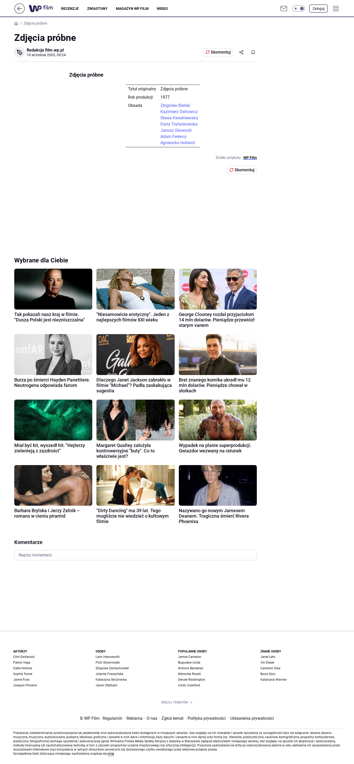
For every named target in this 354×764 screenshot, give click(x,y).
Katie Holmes (22, 668)
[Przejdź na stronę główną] (19, 12)
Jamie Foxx (21, 679)
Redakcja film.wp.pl (45, 50)
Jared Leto (267, 657)
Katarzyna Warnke (273, 679)
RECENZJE (70, 8)
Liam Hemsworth (108, 657)
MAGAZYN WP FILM (132, 8)
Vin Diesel (267, 662)
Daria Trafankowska (178, 124)
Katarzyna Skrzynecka (111, 679)
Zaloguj (318, 8)
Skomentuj (221, 52)
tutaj (111, 753)
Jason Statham (106, 685)
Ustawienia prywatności (251, 718)
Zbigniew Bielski (175, 105)
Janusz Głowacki (176, 130)
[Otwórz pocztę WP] (284, 8)
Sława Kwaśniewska (179, 117)
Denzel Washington (191, 679)
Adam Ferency (173, 136)
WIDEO (162, 8)
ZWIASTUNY (97, 8)
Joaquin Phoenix (25, 685)
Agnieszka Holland (177, 142)
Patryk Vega (21, 662)
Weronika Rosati (189, 674)
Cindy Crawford (189, 685)
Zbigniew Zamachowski (112, 668)
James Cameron (189, 657)
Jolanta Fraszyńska (109, 674)
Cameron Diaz (270, 668)
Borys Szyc (267, 674)
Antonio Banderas (190, 668)
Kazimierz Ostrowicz (179, 111)
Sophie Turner (22, 674)
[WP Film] (45, 8)
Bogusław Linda (189, 662)
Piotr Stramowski (108, 662)
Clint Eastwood (23, 657)
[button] (298, 8)
